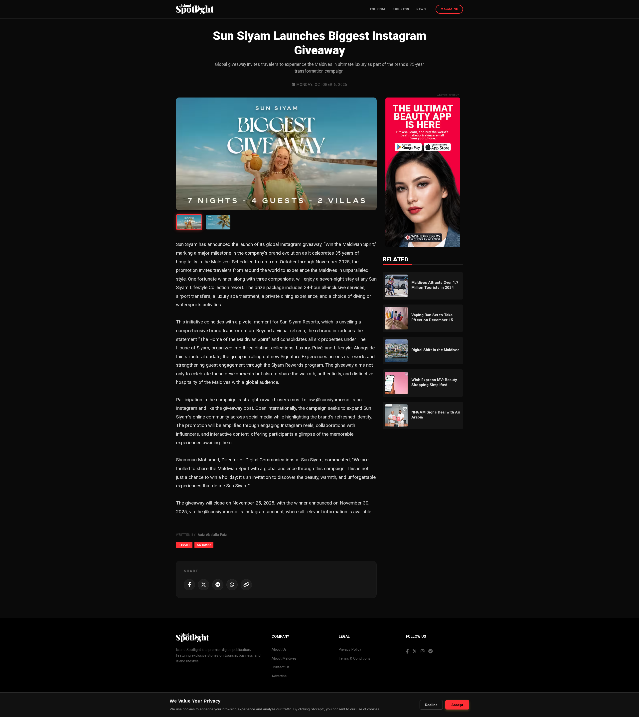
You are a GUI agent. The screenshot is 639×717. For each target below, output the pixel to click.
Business (400, 9)
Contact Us (281, 667)
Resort (184, 544)
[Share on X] (203, 584)
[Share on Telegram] (217, 584)
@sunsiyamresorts (335, 400)
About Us (279, 649)
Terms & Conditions (354, 658)
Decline (431, 705)
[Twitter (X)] (414, 651)
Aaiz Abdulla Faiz (212, 535)
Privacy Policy (350, 649)
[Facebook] (407, 651)
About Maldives (284, 658)
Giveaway (204, 544)
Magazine (449, 9)
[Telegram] (430, 651)
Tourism (377, 9)
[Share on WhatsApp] (232, 584)
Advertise (279, 676)
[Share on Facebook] (189, 584)
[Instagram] (423, 651)
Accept (457, 705)
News (421, 9)
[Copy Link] (246, 584)
